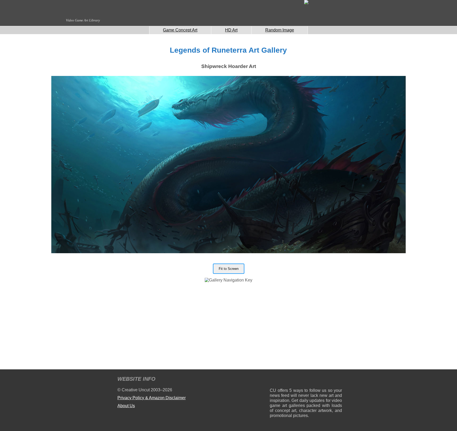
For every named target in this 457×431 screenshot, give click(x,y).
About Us (126, 405)
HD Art (231, 30)
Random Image (279, 30)
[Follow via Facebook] (306, 380)
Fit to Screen (229, 269)
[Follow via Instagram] (290, 380)
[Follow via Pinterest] (338, 380)
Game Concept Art (180, 30)
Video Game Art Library (83, 20)
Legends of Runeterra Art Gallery (228, 50)
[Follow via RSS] (273, 380)
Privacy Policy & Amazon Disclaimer (151, 398)
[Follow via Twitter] (322, 380)
